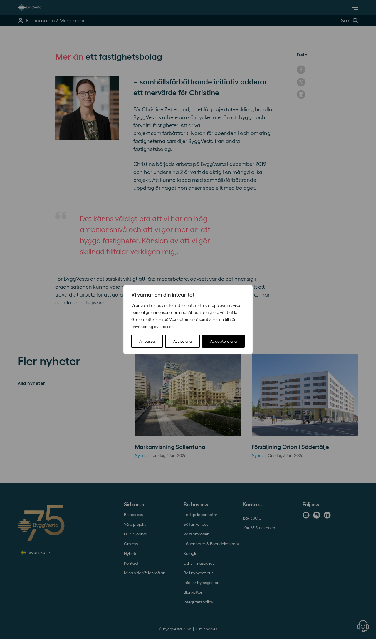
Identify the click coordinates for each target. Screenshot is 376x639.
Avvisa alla (182, 341)
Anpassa (147, 341)
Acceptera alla (223, 341)
